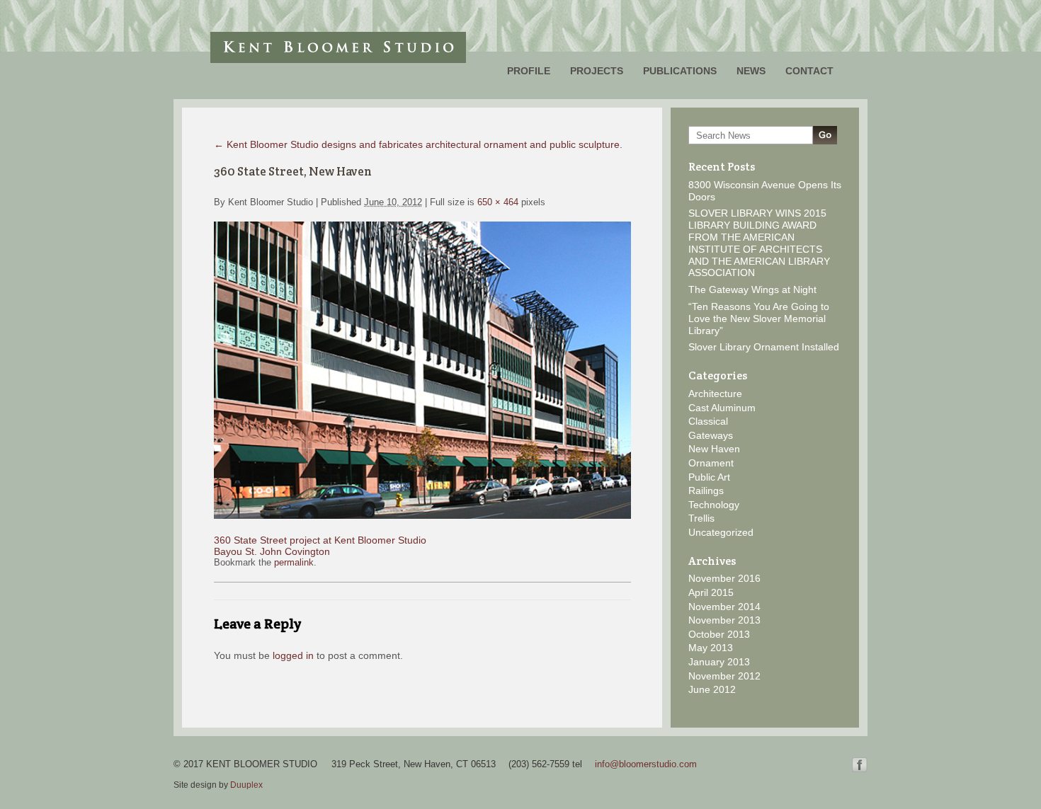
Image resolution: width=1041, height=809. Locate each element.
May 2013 (710, 647)
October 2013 (719, 634)
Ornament (711, 463)
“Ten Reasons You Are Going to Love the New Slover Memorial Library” (758, 318)
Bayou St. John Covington (272, 551)
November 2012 (724, 676)
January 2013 (719, 661)
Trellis (701, 518)
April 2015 (711, 592)
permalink (294, 562)
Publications (680, 70)
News (751, 70)
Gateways (710, 435)
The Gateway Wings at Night (752, 289)
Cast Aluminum (722, 407)
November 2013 (724, 620)
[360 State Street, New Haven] (422, 515)
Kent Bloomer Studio (338, 47)
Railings (706, 490)
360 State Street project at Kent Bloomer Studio (320, 540)
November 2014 (724, 606)
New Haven (714, 448)
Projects (596, 70)
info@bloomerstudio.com (646, 764)
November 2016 (724, 578)
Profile (528, 70)
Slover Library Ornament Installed (763, 346)
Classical (708, 421)
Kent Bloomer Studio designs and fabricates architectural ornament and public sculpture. (418, 144)
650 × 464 (497, 202)
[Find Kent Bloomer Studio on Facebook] (860, 768)
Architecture (715, 393)
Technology (713, 504)
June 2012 (712, 689)
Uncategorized (720, 532)
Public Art (709, 477)
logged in (293, 655)
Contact (809, 70)
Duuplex (246, 785)
